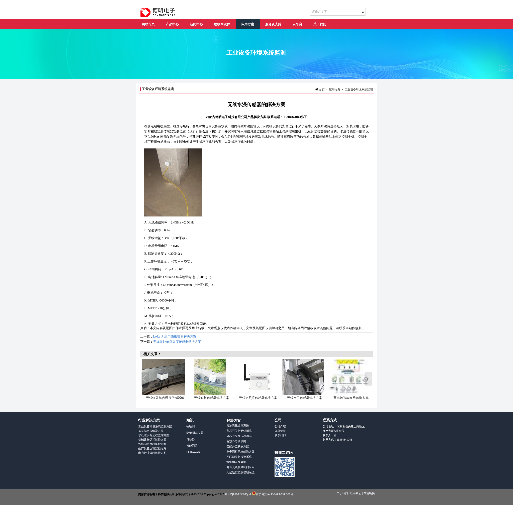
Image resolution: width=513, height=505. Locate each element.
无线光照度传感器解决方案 (165, 398)
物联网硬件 (222, 24)
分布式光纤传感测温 (239, 436)
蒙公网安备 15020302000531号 (274, 494)
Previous (145, 379)
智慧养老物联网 (236, 441)
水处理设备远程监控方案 (153, 435)
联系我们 (280, 435)
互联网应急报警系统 (239, 456)
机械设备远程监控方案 (152, 439)
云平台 (297, 24)
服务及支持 (273, 24)
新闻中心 (196, 24)
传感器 (190, 439)
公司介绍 (280, 426)
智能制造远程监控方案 (152, 444)
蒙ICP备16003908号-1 (238, 494)
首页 (322, 89)
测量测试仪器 (194, 432)
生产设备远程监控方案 (152, 448)
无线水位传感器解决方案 (211, 398)
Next (369, 379)
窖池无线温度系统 (237, 425)
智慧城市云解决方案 (151, 430)
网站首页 (148, 24)
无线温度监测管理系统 (240, 472)
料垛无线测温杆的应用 (240, 467)
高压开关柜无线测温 (239, 430)
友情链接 (369, 493)
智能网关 (192, 445)
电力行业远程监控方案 (152, 452)
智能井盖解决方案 (237, 446)
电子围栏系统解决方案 (240, 451)
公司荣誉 (280, 430)
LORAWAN (193, 452)
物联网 (190, 426)
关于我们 (319, 24)
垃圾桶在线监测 (236, 462)
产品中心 (172, 24)
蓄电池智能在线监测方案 (258, 398)
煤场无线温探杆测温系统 (351, 398)
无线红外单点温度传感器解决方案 (177, 341)
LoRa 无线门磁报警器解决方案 (174, 336)
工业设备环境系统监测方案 (155, 426)
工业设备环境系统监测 (359, 89)
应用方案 (247, 24)
